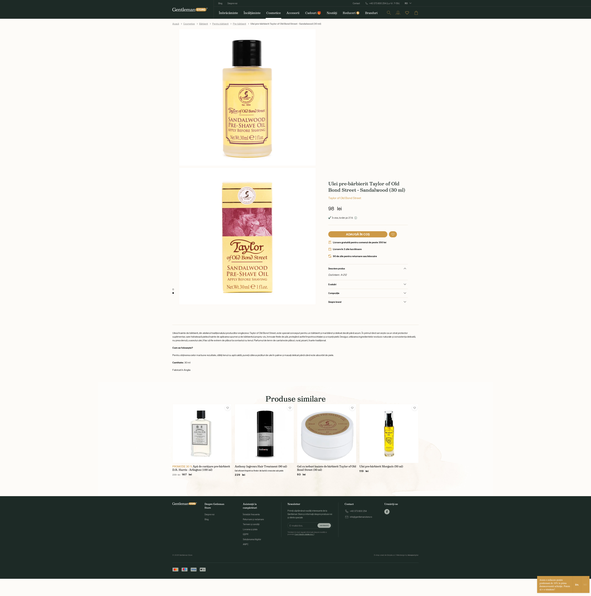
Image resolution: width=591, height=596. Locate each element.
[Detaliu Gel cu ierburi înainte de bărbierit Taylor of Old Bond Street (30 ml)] (326, 433)
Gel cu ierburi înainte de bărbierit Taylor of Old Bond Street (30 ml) (326, 468)
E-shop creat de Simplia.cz (384, 555)
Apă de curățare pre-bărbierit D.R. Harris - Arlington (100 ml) (201, 468)
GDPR (245, 534)
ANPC (245, 544)
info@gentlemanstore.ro (361, 517)
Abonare (324, 525)
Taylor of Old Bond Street (344, 198)
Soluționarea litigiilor (252, 539)
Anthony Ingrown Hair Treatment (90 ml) (261, 466)
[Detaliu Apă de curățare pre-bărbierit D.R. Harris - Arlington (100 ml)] (202, 433)
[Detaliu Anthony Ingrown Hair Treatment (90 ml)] (264, 433)
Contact (356, 3)
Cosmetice (189, 23)
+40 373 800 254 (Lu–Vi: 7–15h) (384, 3)
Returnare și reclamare (253, 519)
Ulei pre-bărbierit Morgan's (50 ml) (381, 466)
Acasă (175, 23)
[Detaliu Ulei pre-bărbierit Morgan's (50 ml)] (389, 433)
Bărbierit (203, 23)
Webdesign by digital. (407, 555)
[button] (393, 234)
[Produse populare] (407, 12)
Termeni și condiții (251, 524)
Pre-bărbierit (239, 23)
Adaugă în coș (358, 234)
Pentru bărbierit (220, 23)
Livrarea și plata (250, 529)
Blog (220, 3)
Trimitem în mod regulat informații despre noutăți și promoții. (307, 533)
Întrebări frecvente (251, 514)
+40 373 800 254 (358, 511)
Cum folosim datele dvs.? (304, 534)
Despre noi (232, 3)
